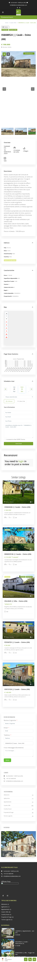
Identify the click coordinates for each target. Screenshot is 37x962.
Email (6, 728)
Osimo (8, 250)
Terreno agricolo (8, 816)
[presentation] (4, 844)
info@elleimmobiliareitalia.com (18, 5)
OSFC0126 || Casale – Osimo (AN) (17, 689)
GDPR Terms (21, 439)
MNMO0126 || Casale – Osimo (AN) (17, 554)
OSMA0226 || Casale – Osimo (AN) (17, 507)
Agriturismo (7, 798)
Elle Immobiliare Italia (8, 959)
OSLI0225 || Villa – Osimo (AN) (15, 601)
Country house (8, 809)
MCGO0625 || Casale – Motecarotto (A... (22, 942)
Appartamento (7, 802)
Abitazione (6, 795)
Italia (13, 253)
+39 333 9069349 (11, 778)
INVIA (7, 760)
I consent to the (15, 439)
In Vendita (5, 30)
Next (31, 389)
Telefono (7, 735)
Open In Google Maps (10, 260)
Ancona (9, 247)
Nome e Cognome (10, 720)
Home (6, 22)
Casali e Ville (13, 22)
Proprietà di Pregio (9, 812)
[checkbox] (4, 439)
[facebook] (17, 7)
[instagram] (19, 7)
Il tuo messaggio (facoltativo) (13, 748)
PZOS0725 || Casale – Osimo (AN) (17, 642)
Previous (5, 389)
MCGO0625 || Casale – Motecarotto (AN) (15, 855)
